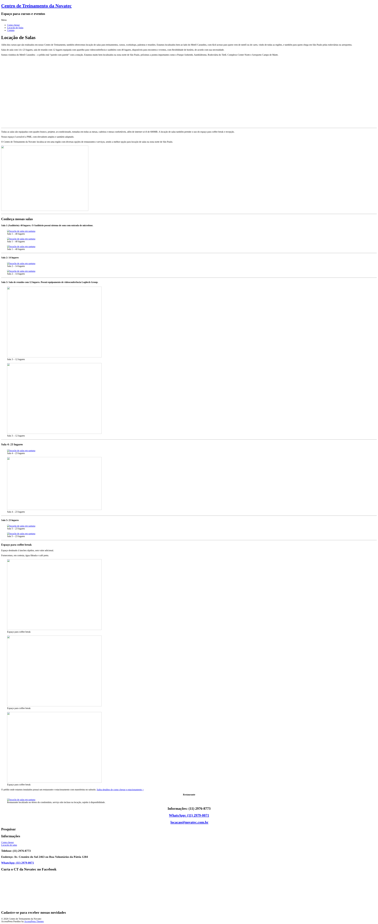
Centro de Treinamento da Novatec (36, 5)
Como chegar (13, 25)
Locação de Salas (15, 27)
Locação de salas (9, 845)
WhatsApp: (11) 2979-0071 (189, 815)
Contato (10, 30)
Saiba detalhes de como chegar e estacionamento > (120, 789)
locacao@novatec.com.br (189, 822)
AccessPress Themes (34, 921)
